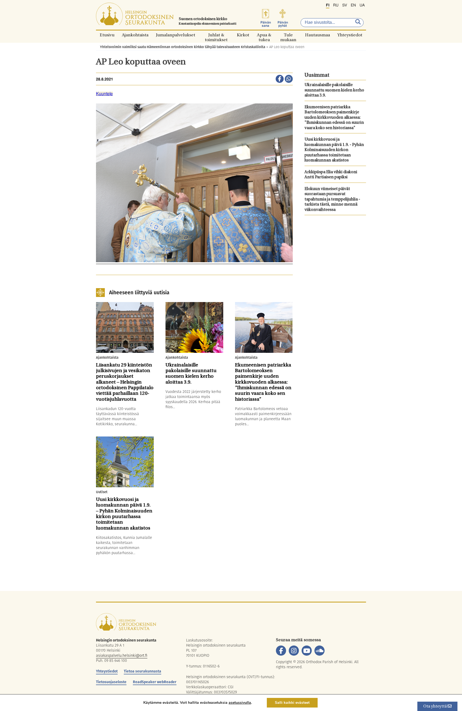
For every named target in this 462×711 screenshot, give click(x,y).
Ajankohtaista (135, 35)
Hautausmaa (317, 35)
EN (353, 5)
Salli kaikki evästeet (292, 702)
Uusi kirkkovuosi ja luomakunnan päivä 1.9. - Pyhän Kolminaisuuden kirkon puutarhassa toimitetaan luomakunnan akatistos (334, 150)
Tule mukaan (288, 35)
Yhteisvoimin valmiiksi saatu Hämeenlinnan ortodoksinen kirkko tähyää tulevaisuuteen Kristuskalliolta (182, 46)
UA (362, 5)
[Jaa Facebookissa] (280, 79)
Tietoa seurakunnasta (142, 671)
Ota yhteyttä (435, 707)
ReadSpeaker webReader (154, 682)
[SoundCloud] (319, 651)
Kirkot (243, 35)
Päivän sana (265, 24)
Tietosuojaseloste (111, 682)
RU (335, 5)
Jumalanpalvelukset (175, 35)
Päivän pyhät (283, 24)
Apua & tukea (264, 35)
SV (344, 5)
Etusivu (107, 35)
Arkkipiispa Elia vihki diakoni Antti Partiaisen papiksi (331, 175)
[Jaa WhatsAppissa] (289, 79)
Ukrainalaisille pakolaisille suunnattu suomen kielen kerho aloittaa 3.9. (334, 90)
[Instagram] (294, 651)
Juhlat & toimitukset (216, 35)
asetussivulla (240, 702)
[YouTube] (307, 651)
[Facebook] (281, 651)
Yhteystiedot (349, 35)
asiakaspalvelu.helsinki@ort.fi (121, 655)
